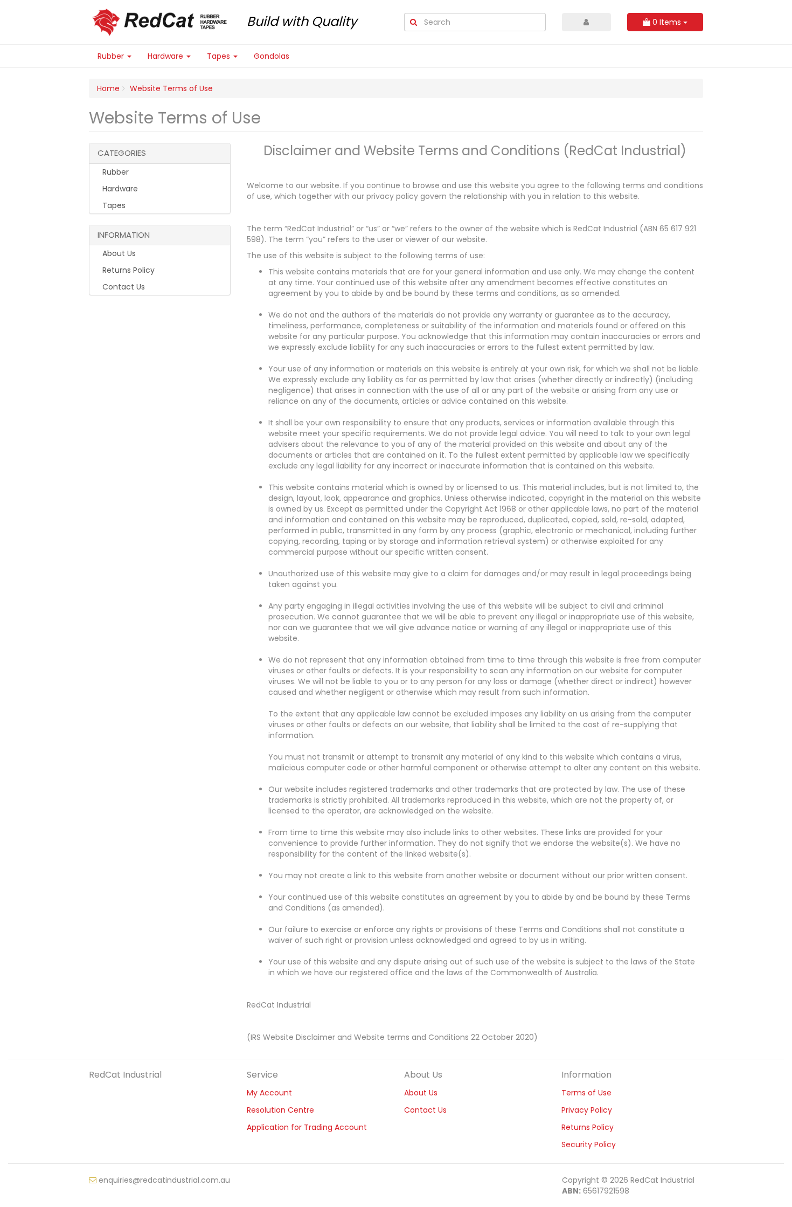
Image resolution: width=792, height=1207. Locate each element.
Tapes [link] (113, 205)
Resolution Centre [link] (280, 1110)
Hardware (166, 56)
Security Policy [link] (588, 1144)
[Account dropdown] (587, 22)
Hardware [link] (119, 188)
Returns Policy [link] (127, 270)
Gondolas (271, 56)
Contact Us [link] (122, 286)
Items (667, 22)
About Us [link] (118, 253)
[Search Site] (413, 22)
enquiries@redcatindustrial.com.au (163, 1180)
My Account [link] (269, 1092)
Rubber (112, 56)
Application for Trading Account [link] (307, 1127)
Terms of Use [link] (586, 1092)
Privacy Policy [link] (586, 1110)
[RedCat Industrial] (159, 21)
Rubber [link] (114, 172)
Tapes (219, 56)
